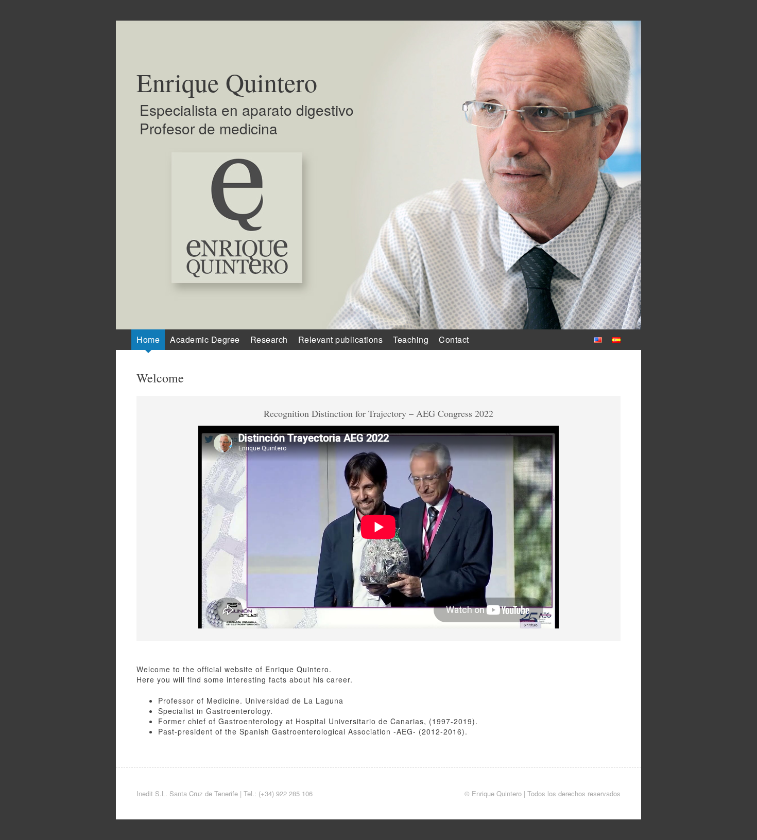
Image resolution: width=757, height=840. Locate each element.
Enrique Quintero (226, 82)
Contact (454, 339)
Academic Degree (205, 339)
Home (148, 339)
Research (269, 339)
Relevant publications (340, 339)
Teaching (410, 339)
